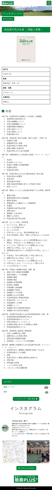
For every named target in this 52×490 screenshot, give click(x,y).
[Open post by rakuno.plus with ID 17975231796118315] (38, 451)
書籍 (25, 392)
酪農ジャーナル (25, 387)
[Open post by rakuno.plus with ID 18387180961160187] (14, 451)
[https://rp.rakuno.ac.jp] (8, 3)
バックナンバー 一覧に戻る (24, 399)
